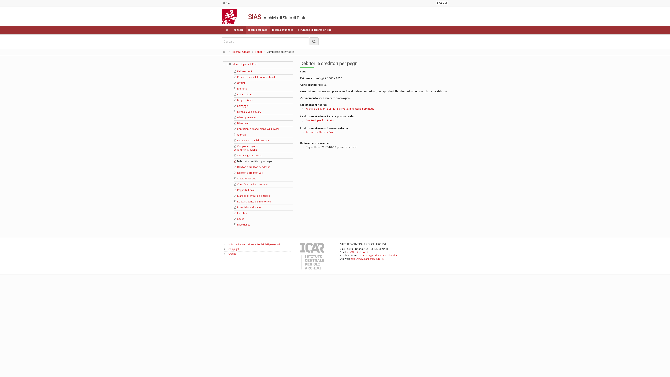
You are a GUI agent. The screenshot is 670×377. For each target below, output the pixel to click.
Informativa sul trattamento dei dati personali (254, 244)
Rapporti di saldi (245, 190)
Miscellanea (243, 224)
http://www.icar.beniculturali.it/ (367, 258)
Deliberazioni (244, 71)
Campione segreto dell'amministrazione (246, 148)
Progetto (238, 29)
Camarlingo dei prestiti (249, 155)
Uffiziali (240, 82)
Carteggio (242, 106)
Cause (240, 218)
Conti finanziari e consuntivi (252, 184)
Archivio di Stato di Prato (320, 132)
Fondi (258, 51)
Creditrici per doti (246, 178)
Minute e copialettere (248, 111)
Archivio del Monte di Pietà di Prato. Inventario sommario (340, 108)
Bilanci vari (242, 123)
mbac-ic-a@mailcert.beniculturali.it (378, 255)
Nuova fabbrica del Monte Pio (253, 201)
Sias (228, 3)
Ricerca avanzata (282, 29)
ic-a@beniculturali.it (357, 252)
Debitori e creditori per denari (253, 167)
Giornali (241, 134)
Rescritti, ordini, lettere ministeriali (255, 77)
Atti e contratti (244, 94)
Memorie (241, 88)
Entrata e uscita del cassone (252, 140)
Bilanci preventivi (246, 117)
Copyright (233, 249)
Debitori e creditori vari (249, 172)
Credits (232, 253)
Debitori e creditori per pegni (254, 161)
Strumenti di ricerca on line (314, 29)
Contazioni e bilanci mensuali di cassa (258, 129)
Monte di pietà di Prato (245, 64)
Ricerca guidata (257, 29)
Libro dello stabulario (248, 207)
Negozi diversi (244, 100)
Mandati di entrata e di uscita (253, 195)
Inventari (241, 213)
